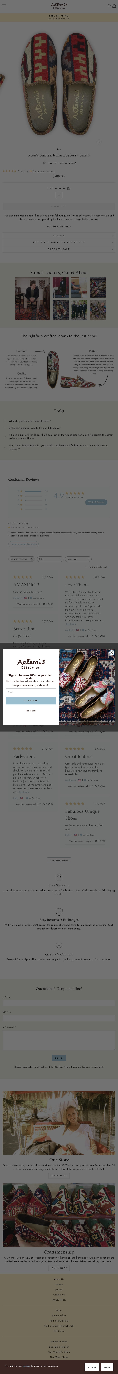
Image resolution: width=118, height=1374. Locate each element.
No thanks (31, 710)
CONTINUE (31, 700)
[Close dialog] (111, 652)
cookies (26, 1366)
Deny (107, 1367)
